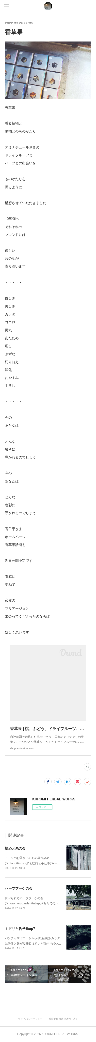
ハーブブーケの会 (18, 888)
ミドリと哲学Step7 (20, 928)
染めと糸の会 (15, 848)
